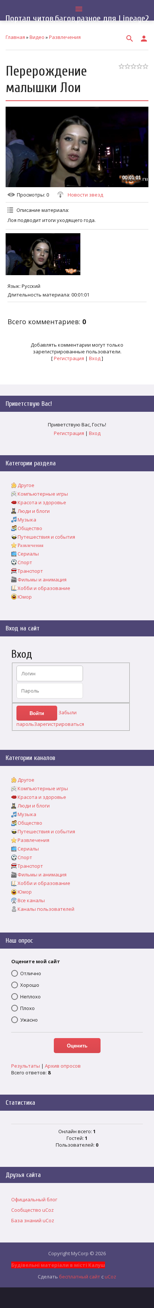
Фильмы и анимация (42, 579)
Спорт (25, 562)
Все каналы (31, 900)
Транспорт (30, 571)
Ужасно (29, 1019)
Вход (95, 358)
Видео (37, 37)
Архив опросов (63, 1065)
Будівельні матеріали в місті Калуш (58, 1265)
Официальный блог (34, 1199)
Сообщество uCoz (32, 1210)
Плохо (27, 1008)
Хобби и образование (44, 588)
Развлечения (65, 37)
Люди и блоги (34, 511)
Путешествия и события (46, 536)
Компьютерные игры (43, 493)
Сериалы (28, 553)
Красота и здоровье (42, 502)
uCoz (110, 1276)
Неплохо (30, 996)
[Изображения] (43, 254)
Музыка (27, 519)
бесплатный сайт (79, 1276)
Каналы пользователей (46, 909)
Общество (30, 528)
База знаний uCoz (32, 1220)
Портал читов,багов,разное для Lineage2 (77, 18)
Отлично (30, 973)
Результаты (25, 1065)
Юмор (25, 596)
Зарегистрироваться (59, 724)
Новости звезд (85, 194)
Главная (15, 37)
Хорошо (29, 985)
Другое (26, 485)
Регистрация (69, 358)
